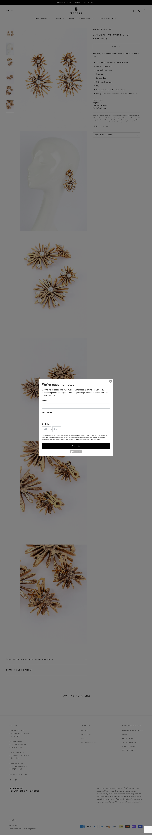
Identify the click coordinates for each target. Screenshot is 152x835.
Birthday (46, 424)
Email (44, 401)
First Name (47, 412)
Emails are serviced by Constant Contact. (88, 439)
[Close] (110, 381)
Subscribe (76, 446)
